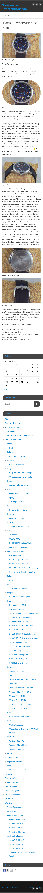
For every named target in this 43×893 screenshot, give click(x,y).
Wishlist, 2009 (12, 811)
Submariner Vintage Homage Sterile (23, 572)
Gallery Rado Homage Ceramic (21, 485)
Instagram (9, 774)
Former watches (11, 757)
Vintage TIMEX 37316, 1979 (20, 692)
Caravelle (11, 460)
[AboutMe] (40, 4)
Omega (10, 522)
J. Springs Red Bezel (17, 502)
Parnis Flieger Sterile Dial (19, 564)
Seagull (10, 593)
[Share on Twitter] (7, 870)
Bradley (10, 444)
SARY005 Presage (16, 609)
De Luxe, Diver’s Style (18, 510)
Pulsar (9, 576)
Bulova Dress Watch (17, 456)
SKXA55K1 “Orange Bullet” (19, 655)
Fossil (9, 766)
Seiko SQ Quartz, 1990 (18, 642)
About (7, 419)
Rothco (10, 584)
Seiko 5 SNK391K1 (16, 824)
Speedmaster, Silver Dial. (19, 526)
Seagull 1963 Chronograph (19, 597)
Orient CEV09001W (17, 819)
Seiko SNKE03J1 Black (18, 630)
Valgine (10, 713)
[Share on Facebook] (4, 870)
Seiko (9, 601)
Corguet (10, 469)
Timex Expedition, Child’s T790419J (23, 679)
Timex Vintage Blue (16, 684)
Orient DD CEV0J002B (18, 547)
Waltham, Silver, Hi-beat (18, 745)
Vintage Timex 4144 (17, 696)
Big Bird (12, 448)
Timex (9, 675)
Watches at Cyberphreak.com (14, 7)
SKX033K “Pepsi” (16, 651)
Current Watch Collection (14, 440)
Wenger (10, 753)
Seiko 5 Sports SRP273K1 (19, 617)
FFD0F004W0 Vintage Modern (21, 543)
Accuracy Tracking (12, 423)
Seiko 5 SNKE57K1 (17, 832)
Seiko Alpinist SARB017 (18, 622)
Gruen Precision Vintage (18, 493)
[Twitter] (36, 4)
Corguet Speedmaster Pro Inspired (22, 477)
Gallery (10, 481)
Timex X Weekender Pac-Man (21, 688)
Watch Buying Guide (13, 791)
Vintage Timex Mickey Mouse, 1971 (23, 704)
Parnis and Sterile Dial (15, 551)
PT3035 (12, 580)
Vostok (10, 721)
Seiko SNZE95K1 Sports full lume (22, 634)
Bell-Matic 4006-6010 (17, 605)
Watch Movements (12, 795)
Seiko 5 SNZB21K (16, 848)
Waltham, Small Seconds (19, 749)
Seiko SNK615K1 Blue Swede (21, 626)
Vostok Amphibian (16, 725)
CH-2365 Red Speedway (19, 770)
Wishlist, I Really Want (15, 815)
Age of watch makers (13, 427)
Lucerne (10, 506)
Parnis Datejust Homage (18, 560)
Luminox (10, 514)
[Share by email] (11, 870)
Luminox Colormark (17, 518)
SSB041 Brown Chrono (18, 663)
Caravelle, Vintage (16, 464)
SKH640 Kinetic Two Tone (19, 646)
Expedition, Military (14, 762)
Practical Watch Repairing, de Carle (21, 436)
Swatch (10, 667)
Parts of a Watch (11, 778)
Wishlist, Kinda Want (15, 836)
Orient (9, 531)
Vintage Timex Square (18, 708)
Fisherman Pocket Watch (19, 717)
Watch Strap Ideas (12, 799)
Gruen (9, 489)
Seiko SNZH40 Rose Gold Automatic (23, 638)
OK (36, 404)
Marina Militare (15, 555)
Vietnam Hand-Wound (18, 588)
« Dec (6, 389)
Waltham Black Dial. (17, 741)
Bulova (10, 452)
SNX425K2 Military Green (19, 659)
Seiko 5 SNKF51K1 (16, 844)
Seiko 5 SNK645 (15, 828)
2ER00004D (14, 535)
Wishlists (8, 803)
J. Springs (11, 498)
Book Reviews (10, 431)
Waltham (10, 737)
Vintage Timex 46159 (17, 700)
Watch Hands (12, 782)
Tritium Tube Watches (15, 807)
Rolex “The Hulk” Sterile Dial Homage (24, 568)
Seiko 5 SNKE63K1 (17, 840)
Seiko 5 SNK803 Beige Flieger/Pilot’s (23, 613)
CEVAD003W (14, 539)
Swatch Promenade (17, 671)
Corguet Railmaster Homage (20, 473)
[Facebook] (33, 4)
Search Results (11, 786)
